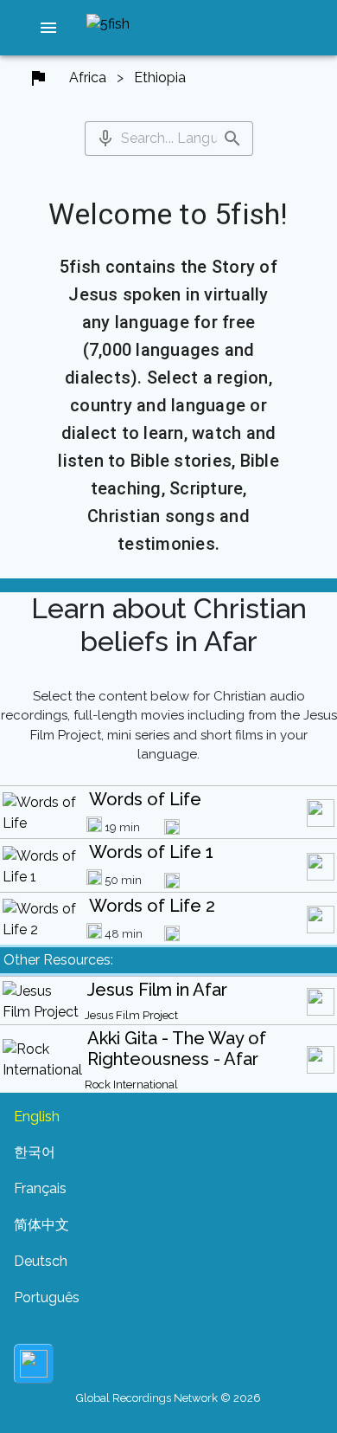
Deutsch (40, 1261)
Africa (87, 77)
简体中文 (41, 1225)
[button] (48, 28)
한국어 (34, 1152)
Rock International (131, 1084)
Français (40, 1188)
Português (46, 1297)
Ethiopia (160, 77)
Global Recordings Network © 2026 (168, 1397)
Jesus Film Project (131, 1015)
